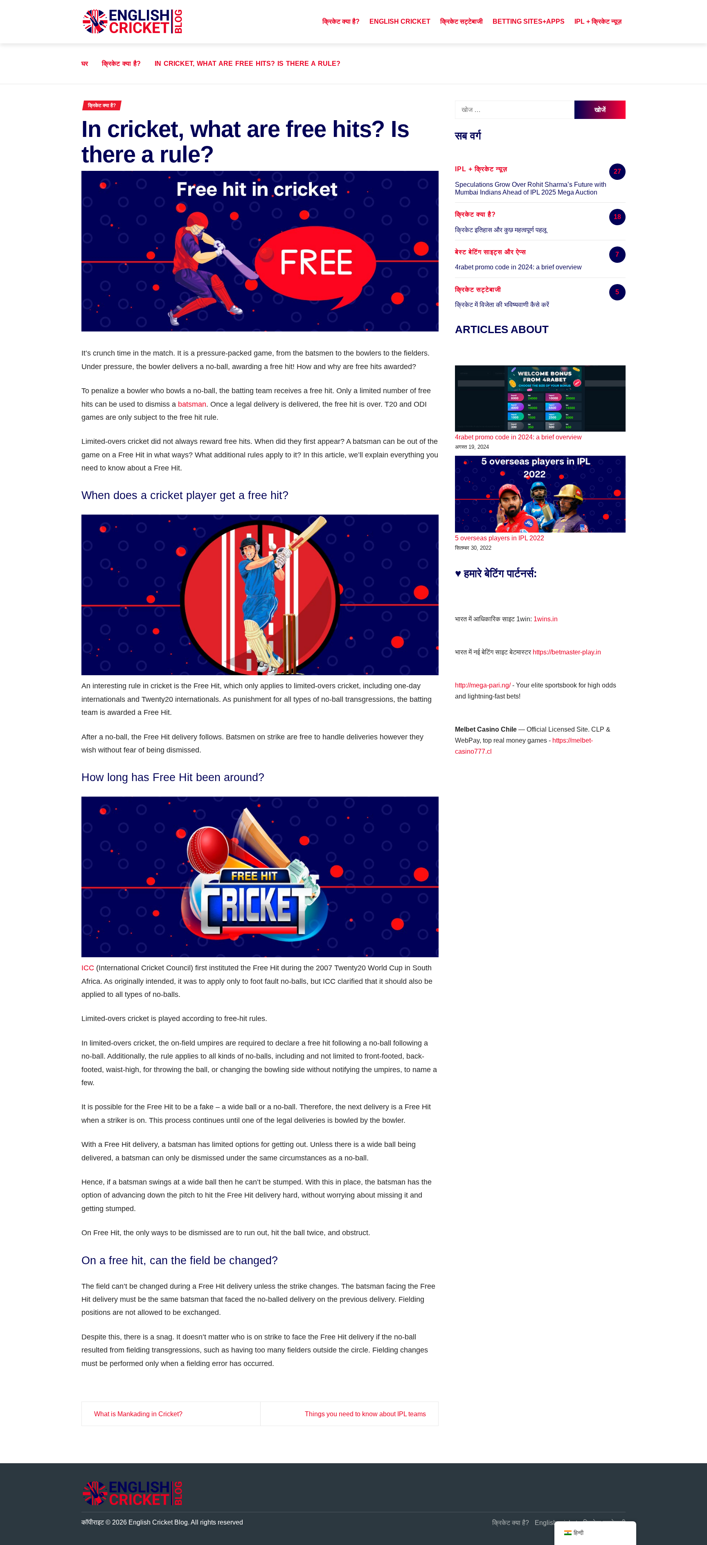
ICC (87, 968)
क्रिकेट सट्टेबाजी (461, 21)
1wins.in (546, 619)
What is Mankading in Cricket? (138, 1414)
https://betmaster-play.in (567, 652)
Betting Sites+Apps (529, 21)
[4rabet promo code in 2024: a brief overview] (540, 398)
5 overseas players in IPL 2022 (499, 538)
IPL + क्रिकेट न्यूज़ (597, 21)
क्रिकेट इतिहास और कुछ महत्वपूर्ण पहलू (501, 229)
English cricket (399, 21)
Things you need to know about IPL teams (365, 1414)
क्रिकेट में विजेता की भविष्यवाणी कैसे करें (502, 304)
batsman (192, 404)
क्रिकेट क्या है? (341, 21)
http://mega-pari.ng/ (483, 685)
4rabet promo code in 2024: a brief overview (518, 267)
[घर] (308, 21)
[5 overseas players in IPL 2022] (540, 494)
